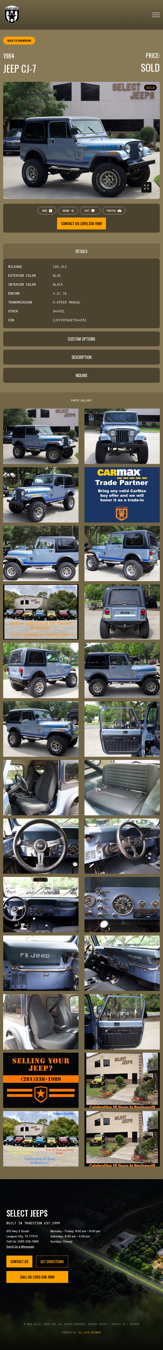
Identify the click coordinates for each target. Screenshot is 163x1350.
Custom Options (81, 339)
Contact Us (19, 1261)
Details (81, 251)
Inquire (81, 375)
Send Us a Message (20, 1246)
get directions (52, 1261)
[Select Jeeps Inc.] (12, 14)
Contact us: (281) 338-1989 (81, 223)
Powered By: (81, 1332)
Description (81, 357)
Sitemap (134, 1324)
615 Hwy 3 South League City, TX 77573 (22, 1233)
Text (86, 210)
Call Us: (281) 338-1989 (22, 1241)
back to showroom (19, 40)
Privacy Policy (97, 1324)
